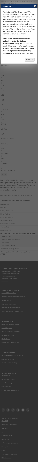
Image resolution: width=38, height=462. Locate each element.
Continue (29, 59)
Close (35, 6)
